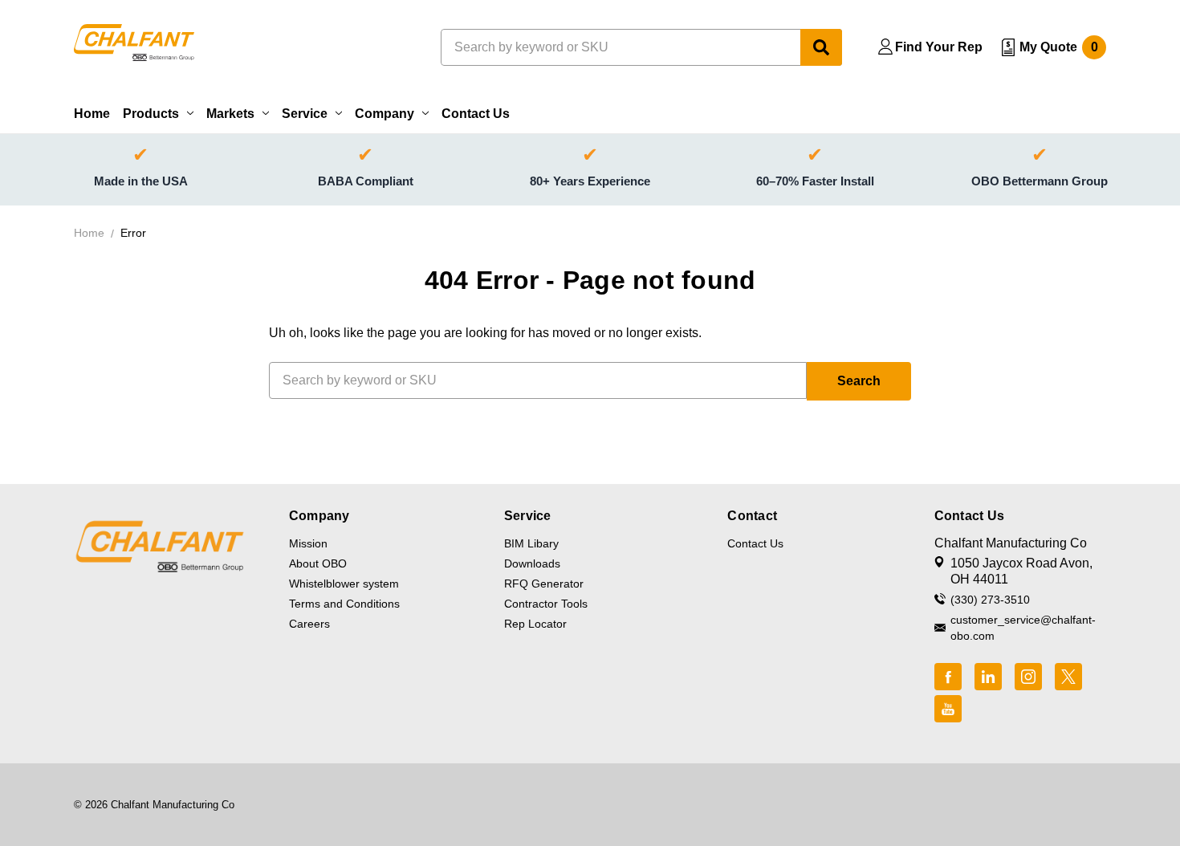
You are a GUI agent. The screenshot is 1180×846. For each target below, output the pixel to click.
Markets (230, 113)
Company (384, 113)
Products (151, 113)
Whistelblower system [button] (344, 583)
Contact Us (475, 113)
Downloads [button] (532, 563)
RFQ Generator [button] (544, 583)
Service (305, 113)
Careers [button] (309, 623)
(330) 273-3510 (990, 599)
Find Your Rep (939, 47)
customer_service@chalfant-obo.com (1023, 627)
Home (92, 113)
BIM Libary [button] (531, 543)
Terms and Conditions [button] (344, 603)
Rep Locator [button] (535, 623)
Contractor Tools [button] (546, 603)
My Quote (1058, 47)
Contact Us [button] (755, 543)
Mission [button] (308, 543)
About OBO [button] (318, 563)
